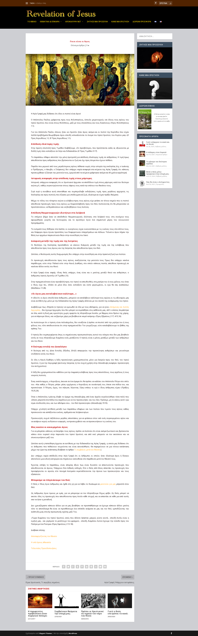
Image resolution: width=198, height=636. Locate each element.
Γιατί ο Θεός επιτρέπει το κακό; (118, 612)
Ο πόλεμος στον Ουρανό (156, 152)
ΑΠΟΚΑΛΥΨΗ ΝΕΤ (73, 22)
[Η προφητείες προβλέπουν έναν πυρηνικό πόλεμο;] (40, 601)
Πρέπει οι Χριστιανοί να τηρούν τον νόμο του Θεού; (92, 613)
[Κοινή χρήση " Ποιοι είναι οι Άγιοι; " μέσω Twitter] (68, 566)
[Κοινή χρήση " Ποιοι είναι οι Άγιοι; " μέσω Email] (100, 566)
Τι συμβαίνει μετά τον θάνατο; (87, 449)
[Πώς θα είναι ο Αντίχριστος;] (142, 183)
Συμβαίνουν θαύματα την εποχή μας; (66, 612)
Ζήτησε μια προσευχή (97, 22)
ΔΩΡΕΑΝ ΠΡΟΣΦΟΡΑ (142, 22)
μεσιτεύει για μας (108, 484)
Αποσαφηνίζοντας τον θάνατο (44, 536)
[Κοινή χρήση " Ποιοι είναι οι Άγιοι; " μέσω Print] (105, 566)
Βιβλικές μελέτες (160, 147)
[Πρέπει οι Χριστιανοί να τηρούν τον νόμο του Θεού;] (93, 601)
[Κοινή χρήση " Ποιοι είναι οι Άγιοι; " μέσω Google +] (73, 566)
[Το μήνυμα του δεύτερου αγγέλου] (142, 163)
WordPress (73, 633)
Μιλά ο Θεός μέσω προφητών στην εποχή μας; (157, 173)
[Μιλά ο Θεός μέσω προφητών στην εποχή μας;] (142, 173)
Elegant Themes (45, 633)
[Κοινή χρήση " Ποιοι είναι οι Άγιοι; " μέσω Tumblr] (77, 566)
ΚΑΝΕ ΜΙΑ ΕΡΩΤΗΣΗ (120, 22)
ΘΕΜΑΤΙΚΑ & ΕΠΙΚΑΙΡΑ (49, 22)
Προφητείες (160, 184)
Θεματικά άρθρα (161, 155)
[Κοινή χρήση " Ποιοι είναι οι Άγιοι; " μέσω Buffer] (91, 566)
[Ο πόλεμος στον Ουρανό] (142, 154)
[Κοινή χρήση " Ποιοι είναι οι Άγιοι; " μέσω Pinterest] (82, 566)
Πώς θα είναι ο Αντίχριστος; (158, 182)
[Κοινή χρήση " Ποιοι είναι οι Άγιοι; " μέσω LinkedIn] (86, 566)
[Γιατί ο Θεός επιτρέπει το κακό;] (120, 601)
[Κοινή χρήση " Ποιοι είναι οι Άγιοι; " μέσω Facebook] (63, 566)
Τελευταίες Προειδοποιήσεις (44, 548)
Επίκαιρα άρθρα (77, 45)
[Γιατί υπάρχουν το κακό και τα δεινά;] (142, 143)
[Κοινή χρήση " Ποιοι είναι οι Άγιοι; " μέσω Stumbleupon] (96, 566)
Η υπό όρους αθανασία (41, 542)
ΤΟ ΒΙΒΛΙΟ (31, 22)
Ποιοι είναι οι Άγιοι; (42, 3)
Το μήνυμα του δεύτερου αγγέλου (156, 162)
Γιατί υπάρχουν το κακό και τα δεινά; (157, 143)
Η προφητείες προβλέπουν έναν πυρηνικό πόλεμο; (37, 613)
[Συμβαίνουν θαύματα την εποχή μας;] (67, 601)
